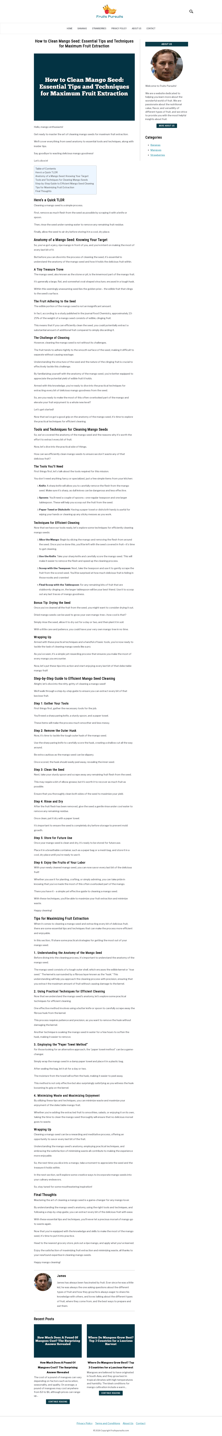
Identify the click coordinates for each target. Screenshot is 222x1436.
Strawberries (99, 28)
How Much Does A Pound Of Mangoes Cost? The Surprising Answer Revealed (58, 1367)
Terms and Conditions (107, 1423)
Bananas (82, 28)
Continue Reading (57, 1401)
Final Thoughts (43, 191)
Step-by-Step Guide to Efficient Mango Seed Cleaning (64, 183)
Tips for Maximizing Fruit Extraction (54, 187)
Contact (150, 28)
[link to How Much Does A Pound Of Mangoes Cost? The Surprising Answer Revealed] (58, 1341)
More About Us (167, 125)
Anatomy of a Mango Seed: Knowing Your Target (62, 176)
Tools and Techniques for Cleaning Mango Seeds (61, 179)
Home (69, 28)
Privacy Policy (119, 28)
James (61, 1276)
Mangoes (155, 150)
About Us (136, 28)
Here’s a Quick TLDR (46, 172)
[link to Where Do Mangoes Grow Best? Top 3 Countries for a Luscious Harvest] (111, 1341)
